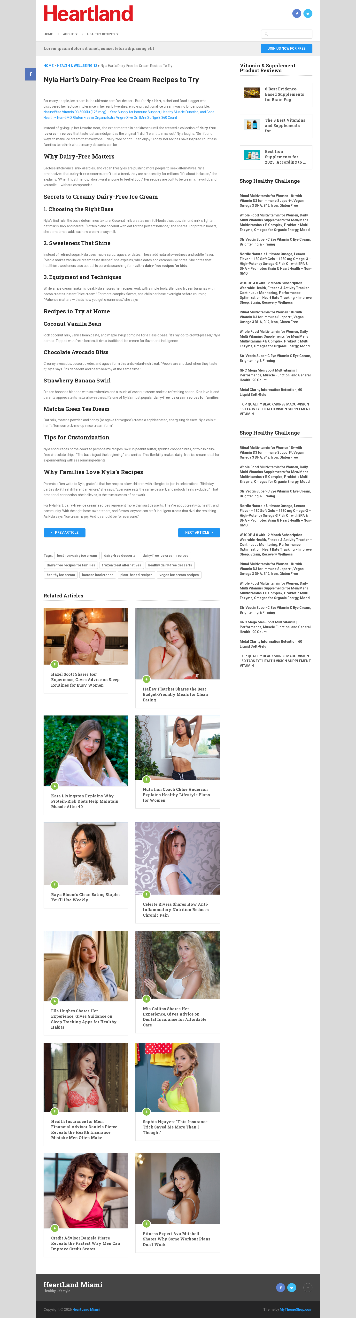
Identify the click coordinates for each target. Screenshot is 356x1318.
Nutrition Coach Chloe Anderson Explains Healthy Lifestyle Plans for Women (176, 795)
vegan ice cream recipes (179, 575)
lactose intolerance (97, 575)
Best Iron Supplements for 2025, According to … (285, 157)
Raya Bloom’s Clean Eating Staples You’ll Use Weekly (86, 897)
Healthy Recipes (101, 34)
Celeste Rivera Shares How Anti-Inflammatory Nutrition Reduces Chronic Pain (176, 910)
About (68, 34)
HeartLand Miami (73, 1284)
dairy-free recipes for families (71, 565)
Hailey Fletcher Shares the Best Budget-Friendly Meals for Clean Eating (175, 694)
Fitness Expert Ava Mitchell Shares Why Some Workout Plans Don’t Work (176, 1239)
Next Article (197, 532)
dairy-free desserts (120, 555)
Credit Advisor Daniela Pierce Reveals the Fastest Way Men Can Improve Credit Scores (85, 1243)
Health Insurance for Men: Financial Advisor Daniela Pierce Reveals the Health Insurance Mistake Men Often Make (84, 1129)
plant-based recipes (136, 575)
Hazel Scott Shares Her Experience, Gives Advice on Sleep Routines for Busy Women (85, 680)
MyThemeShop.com (296, 1309)
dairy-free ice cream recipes (165, 555)
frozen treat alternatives (121, 565)
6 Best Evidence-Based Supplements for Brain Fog (284, 94)
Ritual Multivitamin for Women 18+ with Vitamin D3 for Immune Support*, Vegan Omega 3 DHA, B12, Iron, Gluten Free (272, 200)
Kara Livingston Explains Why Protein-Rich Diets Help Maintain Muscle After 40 (84, 801)
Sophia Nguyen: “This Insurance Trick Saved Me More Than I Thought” (175, 1127)
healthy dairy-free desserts (170, 565)
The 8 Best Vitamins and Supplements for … (285, 125)
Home (48, 34)
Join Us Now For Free (286, 48)
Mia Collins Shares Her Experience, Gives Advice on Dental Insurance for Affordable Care (174, 1016)
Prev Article (66, 532)
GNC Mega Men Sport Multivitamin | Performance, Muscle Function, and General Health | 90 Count (275, 375)
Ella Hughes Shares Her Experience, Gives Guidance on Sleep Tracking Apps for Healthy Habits (84, 1019)
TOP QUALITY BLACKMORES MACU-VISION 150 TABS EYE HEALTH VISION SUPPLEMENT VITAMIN (275, 409)
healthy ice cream (61, 575)
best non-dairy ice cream (77, 555)
